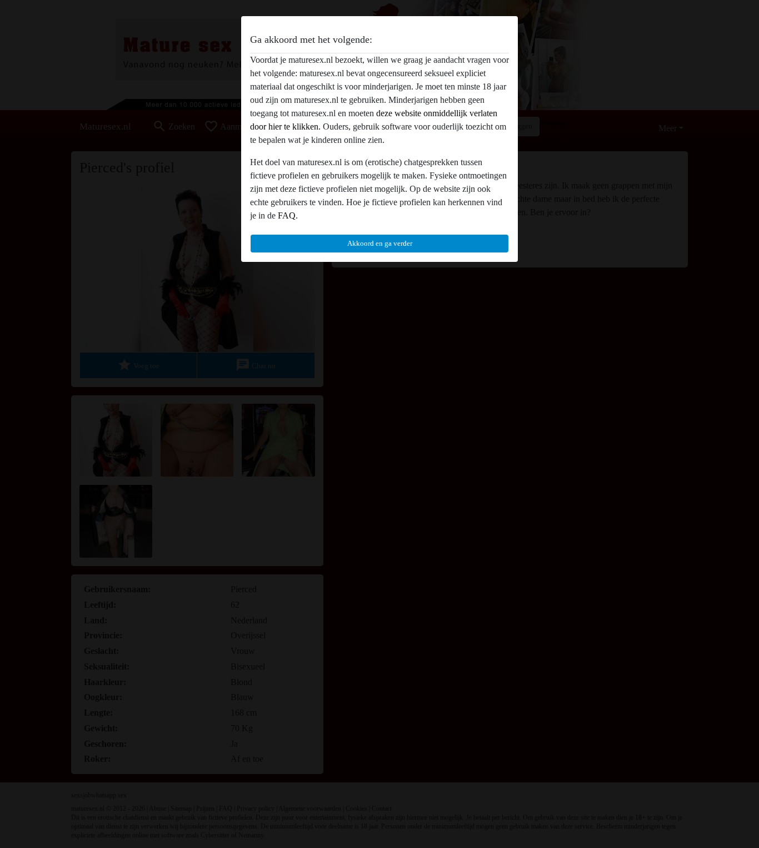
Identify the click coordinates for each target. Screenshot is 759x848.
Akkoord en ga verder (379, 243)
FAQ (287, 215)
